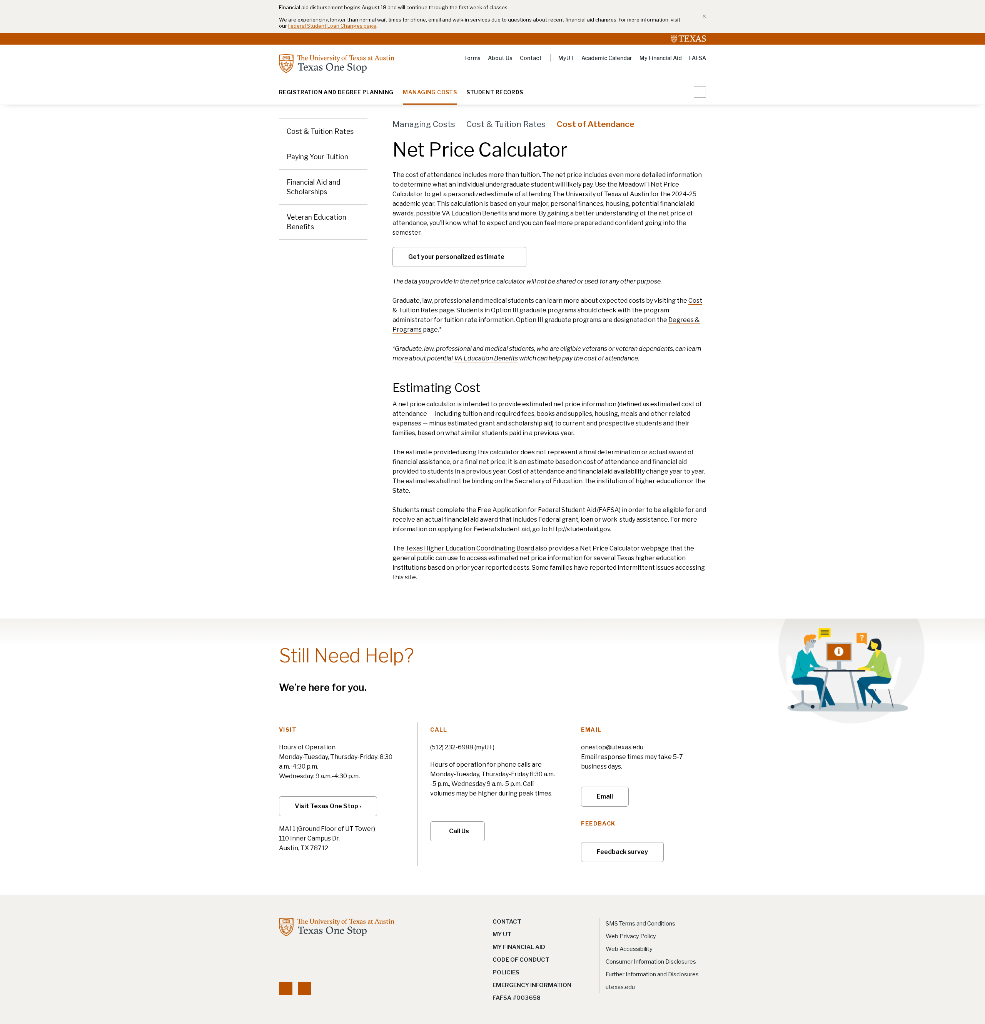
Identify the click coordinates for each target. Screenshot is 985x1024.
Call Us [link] (459, 831)
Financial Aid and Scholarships (314, 187)
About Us (500, 58)
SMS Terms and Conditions (640, 923)
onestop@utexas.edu (612, 747)
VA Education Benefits (486, 358)
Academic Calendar (606, 58)
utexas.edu (620, 987)
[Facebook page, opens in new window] (285, 988)
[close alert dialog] (702, 16)
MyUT (566, 58)
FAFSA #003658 (516, 997)
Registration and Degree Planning (336, 92)
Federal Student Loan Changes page (332, 26)
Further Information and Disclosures (652, 974)
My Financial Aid (660, 58)
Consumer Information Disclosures (651, 961)
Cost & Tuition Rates (320, 131)
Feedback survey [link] (622, 852)
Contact (531, 58)
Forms (472, 58)
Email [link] (605, 796)
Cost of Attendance (595, 124)
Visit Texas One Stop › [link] (328, 806)
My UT (501, 934)
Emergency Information (531, 985)
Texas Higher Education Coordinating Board (470, 548)
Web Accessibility (629, 949)
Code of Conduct (520, 959)
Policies (505, 972)
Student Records (494, 92)
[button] (700, 92)
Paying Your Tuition (317, 157)
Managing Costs (430, 92)
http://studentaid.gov (579, 529)
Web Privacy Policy (631, 936)
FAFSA (697, 58)
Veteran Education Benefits (316, 222)
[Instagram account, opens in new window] (304, 988)
